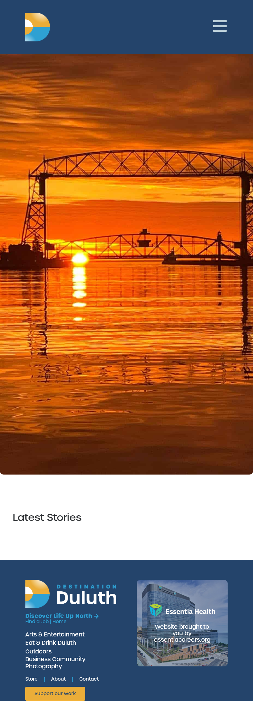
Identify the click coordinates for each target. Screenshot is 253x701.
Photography (43, 666)
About (58, 679)
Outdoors (38, 651)
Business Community (55, 659)
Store (31, 679)
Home (59, 622)
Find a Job (37, 622)
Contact (89, 679)
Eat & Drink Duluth (50, 642)
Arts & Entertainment (55, 634)
